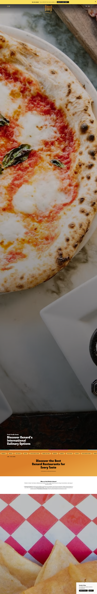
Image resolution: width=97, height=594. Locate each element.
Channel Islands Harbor (40, 487)
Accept (90, 590)
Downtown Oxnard (28, 486)
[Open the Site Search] (86, 6)
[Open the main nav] (89, 6)
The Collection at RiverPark (42, 488)
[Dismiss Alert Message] (95, 2)
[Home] (48, 9)
